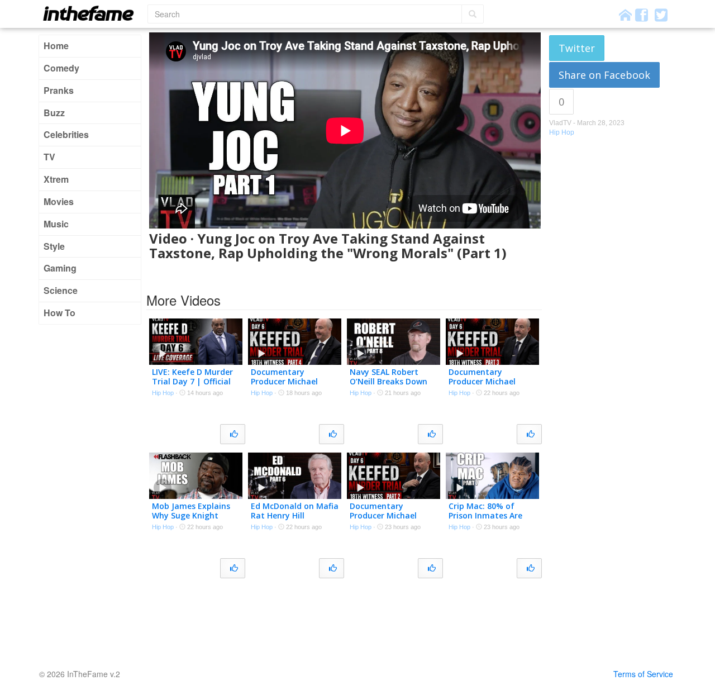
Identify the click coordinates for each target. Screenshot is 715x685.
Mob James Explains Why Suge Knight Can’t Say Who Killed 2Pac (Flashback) (192, 520)
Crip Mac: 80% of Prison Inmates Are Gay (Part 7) (485, 515)
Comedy (61, 67)
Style (54, 246)
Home (56, 45)
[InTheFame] (92, 13)
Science (61, 290)
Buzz (54, 112)
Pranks (59, 90)
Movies (59, 201)
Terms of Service (643, 673)
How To (59, 312)
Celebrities (66, 134)
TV (49, 156)
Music (56, 223)
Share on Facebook (604, 75)
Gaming (60, 267)
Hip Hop (561, 132)
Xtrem (56, 179)
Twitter (577, 48)
